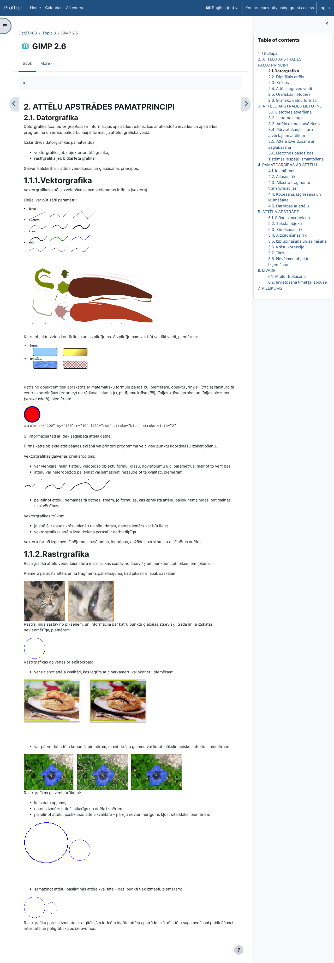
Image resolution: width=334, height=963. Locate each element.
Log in (324, 7)
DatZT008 (28, 33)
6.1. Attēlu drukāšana (287, 276)
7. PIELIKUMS (270, 288)
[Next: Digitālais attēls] (246, 104)
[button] (222, 8)
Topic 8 (49, 33)
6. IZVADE (267, 270)
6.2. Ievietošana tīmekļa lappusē (297, 282)
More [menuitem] (45, 63)
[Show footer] (238, 950)
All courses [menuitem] (76, 7)
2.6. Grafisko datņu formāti (292, 100)
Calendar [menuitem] (53, 7)
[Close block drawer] (327, 23)
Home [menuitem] (35, 7)
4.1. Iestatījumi (281, 170)
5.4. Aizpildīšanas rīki (288, 235)
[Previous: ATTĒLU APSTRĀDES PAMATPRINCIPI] (14, 104)
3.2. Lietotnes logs (285, 117)
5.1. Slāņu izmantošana (289, 217)
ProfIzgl (13, 8)
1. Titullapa (267, 53)
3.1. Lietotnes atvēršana (290, 112)
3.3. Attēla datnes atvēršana (294, 123)
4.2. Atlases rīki (282, 176)
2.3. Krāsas (278, 82)
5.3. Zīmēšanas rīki (285, 229)
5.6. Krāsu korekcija (286, 246)
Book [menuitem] (27, 63)
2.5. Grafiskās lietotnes (289, 94)
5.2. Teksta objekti (285, 223)
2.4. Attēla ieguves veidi (290, 88)
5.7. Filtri (276, 252)
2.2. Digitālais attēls (286, 76)
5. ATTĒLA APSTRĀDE (278, 211)
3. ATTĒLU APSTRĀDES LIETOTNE (290, 106)
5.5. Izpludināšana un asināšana (297, 241)
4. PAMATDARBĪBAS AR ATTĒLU (287, 164)
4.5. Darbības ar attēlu (288, 206)
